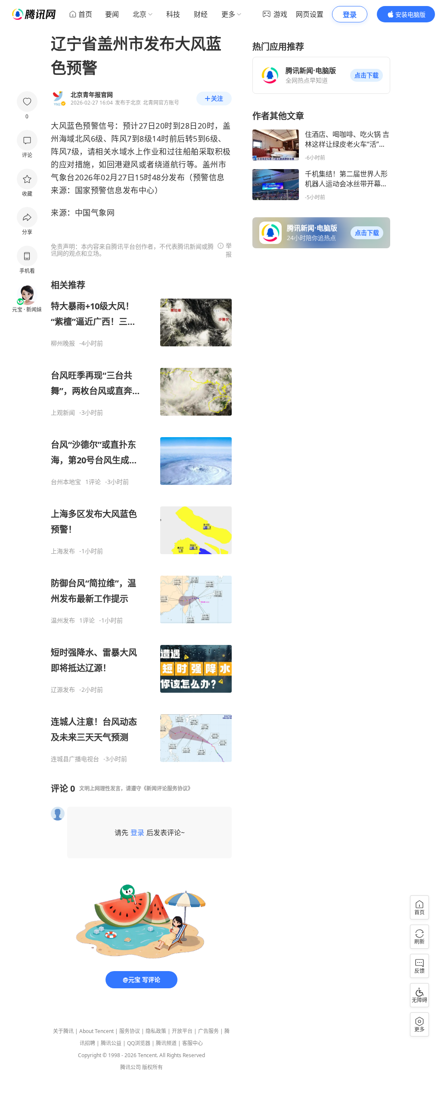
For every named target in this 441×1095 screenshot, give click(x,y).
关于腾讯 (63, 1031)
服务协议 (129, 1031)
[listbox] (141, 521)
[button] (366, 75)
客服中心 (192, 1043)
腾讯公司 (130, 1067)
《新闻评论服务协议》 (167, 788)
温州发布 (63, 620)
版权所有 (152, 1067)
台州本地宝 (66, 482)
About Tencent (96, 1031)
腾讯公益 (111, 1043)
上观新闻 (63, 413)
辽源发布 (63, 690)
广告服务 (208, 1031)
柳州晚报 (63, 343)
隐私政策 (156, 1031)
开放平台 (182, 1031)
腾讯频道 (166, 1043)
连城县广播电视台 (75, 759)
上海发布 (63, 551)
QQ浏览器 (138, 1043)
